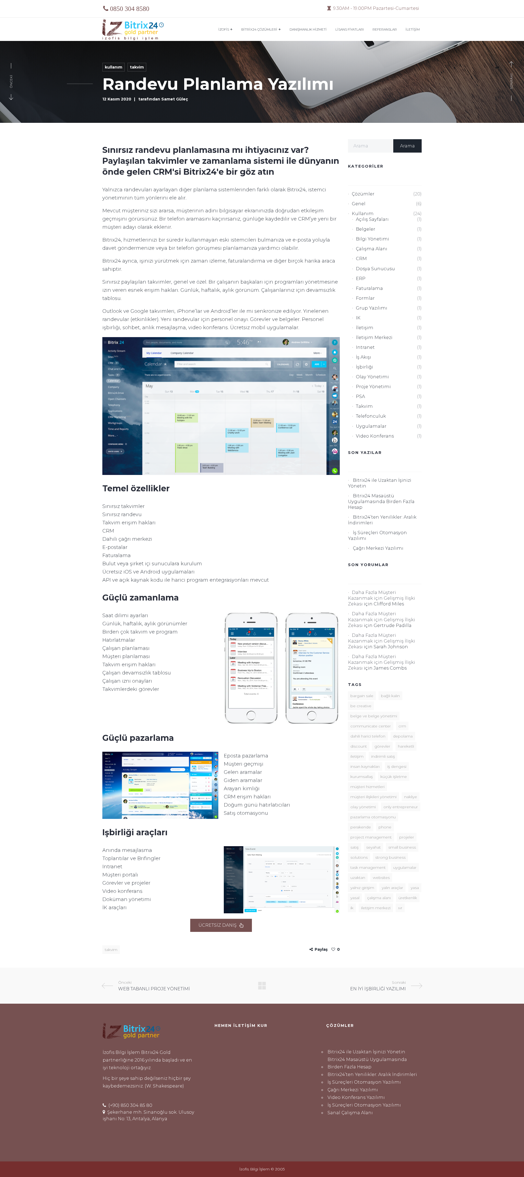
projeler (406, 837)
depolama (403, 736)
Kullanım (113, 67)
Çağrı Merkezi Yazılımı (378, 548)
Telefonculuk (371, 416)
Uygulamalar (371, 426)
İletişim (364, 327)
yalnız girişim (362, 887)
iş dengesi (396, 766)
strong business (390, 857)
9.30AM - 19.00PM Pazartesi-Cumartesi (375, 8)
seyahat (373, 847)
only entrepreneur (400, 806)
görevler (382, 746)
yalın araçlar (392, 887)
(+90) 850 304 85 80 (129, 1105)
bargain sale (361, 695)
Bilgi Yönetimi (372, 239)
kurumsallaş (361, 776)
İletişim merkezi (374, 337)
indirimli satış (383, 756)
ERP (360, 278)
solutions (359, 857)
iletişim (357, 756)
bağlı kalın (390, 695)
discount (358, 746)
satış (354, 847)
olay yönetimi (363, 806)
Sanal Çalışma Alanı (350, 1112)
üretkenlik (407, 897)
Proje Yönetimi (373, 386)
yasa (415, 887)
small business (402, 847)
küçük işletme (393, 776)
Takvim (137, 67)
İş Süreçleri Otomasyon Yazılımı (364, 1082)
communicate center (370, 726)
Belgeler (365, 229)
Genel (358, 203)
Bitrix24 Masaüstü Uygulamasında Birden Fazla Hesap (381, 501)
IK (358, 317)
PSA (360, 396)
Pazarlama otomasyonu (373, 817)
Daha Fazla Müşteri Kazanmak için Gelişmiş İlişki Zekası (381, 598)
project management (371, 837)
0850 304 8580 (129, 8)
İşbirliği (364, 367)
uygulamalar (404, 867)
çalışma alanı (379, 897)
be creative (360, 705)
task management (368, 867)
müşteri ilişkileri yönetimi (373, 796)
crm (402, 726)
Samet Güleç (174, 99)
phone (385, 827)
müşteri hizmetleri (367, 786)
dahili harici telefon (367, 736)
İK (351, 907)
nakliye (410, 796)
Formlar (365, 298)
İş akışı (363, 357)
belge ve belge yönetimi (373, 716)
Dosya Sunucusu (375, 268)
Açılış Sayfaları (372, 219)
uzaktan (357, 877)
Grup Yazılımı (371, 308)
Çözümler (363, 194)
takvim (111, 949)
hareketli (406, 746)
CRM (361, 258)
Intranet (365, 347)
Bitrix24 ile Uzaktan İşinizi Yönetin (366, 1051)
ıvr (400, 907)
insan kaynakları (365, 766)
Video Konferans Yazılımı (356, 1097)
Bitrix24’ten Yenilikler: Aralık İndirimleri (372, 1074)
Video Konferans (375, 436)
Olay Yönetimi (372, 376)
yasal (354, 897)
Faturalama (369, 288)
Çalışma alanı (371, 248)
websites (381, 877)
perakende (360, 827)
